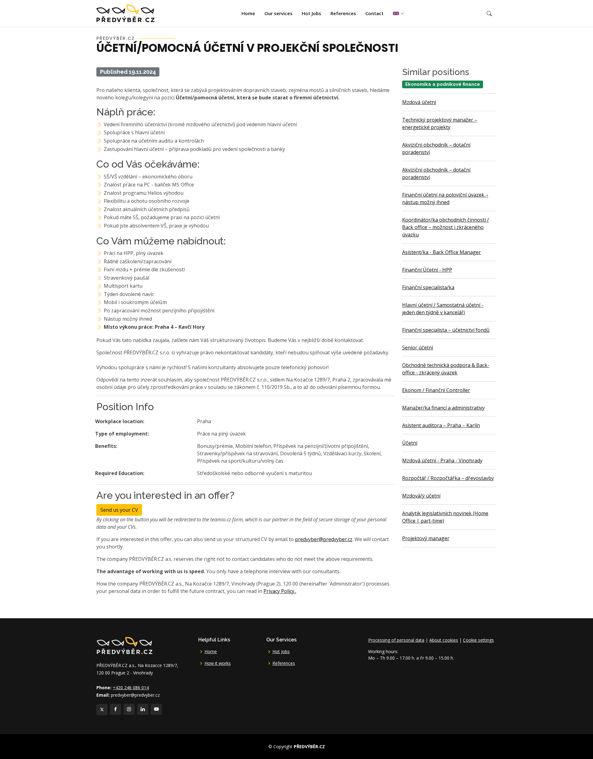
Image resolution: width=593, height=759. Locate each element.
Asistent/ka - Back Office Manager (441, 252)
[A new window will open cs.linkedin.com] (142, 709)
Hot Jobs (311, 13)
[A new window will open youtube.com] (156, 709)
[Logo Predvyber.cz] (124, 645)
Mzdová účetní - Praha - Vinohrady (442, 460)
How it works (217, 663)
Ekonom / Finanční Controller (436, 390)
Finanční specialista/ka (428, 287)
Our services (278, 13)
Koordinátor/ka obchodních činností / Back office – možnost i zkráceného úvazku (445, 227)
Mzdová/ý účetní (421, 495)
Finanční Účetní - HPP (427, 269)
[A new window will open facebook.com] (115, 709)
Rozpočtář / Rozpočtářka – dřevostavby (448, 478)
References (343, 13)
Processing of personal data (396, 640)
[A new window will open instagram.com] (129, 709)
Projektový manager (425, 538)
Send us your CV (119, 510)
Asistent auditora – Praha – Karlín (441, 425)
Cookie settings (478, 640)
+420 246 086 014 (131, 687)
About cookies (443, 640)
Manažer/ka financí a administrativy (443, 407)
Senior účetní (417, 347)
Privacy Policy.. (279, 591)
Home (248, 13)
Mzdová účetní (419, 102)
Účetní (409, 443)
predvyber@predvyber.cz (323, 539)
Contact (374, 13)
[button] (489, 13)
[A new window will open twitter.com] (101, 709)
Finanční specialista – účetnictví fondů (446, 330)
